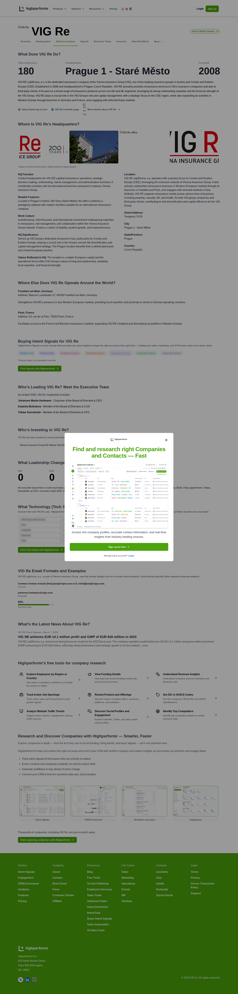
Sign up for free (117, 547)
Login (131, 555)
